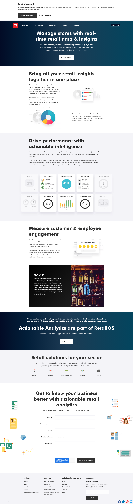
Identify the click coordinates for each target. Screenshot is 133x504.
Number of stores (47, 437)
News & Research (92, 481)
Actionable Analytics (49, 489)
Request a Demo (66, 57)
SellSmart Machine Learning (51, 492)
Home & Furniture (67, 487)
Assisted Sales (48, 487)
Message (48, 443)
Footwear (64, 484)
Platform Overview (49, 481)
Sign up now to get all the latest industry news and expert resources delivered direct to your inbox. (97, 486)
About (65, 25)
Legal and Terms (25, 501)
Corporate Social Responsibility (32, 492)
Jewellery (64, 489)
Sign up (92, 497)
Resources (52, 25)
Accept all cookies (27, 15)
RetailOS (25, 25)
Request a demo (115, 25)
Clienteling (47, 484)
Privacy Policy (18, 501)
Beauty (64, 481)
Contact (76, 25)
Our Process (38, 25)
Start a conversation (86, 460)
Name (49, 417)
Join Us (26, 489)
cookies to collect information (32, 7)
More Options (46, 15)
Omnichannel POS (49, 494)
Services (26, 481)
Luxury (64, 492)
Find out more (66, 342)
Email (50, 430)
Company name (46, 424)
